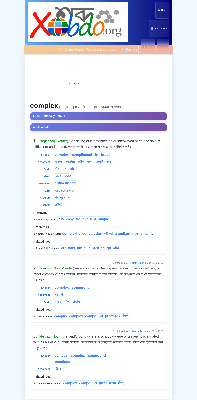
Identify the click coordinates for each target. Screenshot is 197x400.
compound (81, 287)
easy (70, 219)
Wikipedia (41, 127)
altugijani (122, 233)
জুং (69, 197)
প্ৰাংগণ (59, 295)
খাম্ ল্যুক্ (60, 197)
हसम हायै (68, 169)
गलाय (58, 302)
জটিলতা (108, 233)
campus (60, 316)
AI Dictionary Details (49, 116)
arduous (68, 248)
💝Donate (133, 49)
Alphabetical (159, 28)
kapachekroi (65, 190)
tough (106, 248)
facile (80, 219)
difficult (83, 248)
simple (103, 219)
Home (162, 10)
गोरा (57, 169)
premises (112, 316)
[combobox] (98, 83)
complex (62, 155)
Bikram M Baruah (139, 263)
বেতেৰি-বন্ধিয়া (103, 162)
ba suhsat (63, 176)
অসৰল (58, 162)
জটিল (81, 162)
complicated (82, 155)
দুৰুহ (89, 162)
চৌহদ (125, 316)
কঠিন (116, 248)
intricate (102, 155)
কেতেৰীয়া (70, 162)
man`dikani (141, 233)
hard (95, 248)
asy (61, 219)
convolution (92, 233)
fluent (91, 219)
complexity (71, 233)
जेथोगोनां (78, 302)
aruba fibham (65, 183)
